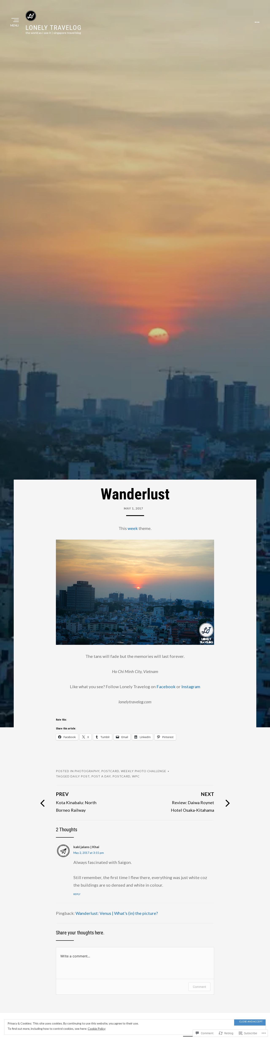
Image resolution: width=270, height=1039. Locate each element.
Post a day (101, 776)
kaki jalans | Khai (86, 847)
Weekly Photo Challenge (143, 771)
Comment (199, 986)
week (133, 528)
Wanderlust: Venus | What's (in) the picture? (117, 913)
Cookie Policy (96, 1028)
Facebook (166, 686)
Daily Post (80, 776)
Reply (76, 894)
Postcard (110, 771)
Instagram (190, 686)
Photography (87, 771)
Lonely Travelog (54, 28)
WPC (136, 776)
